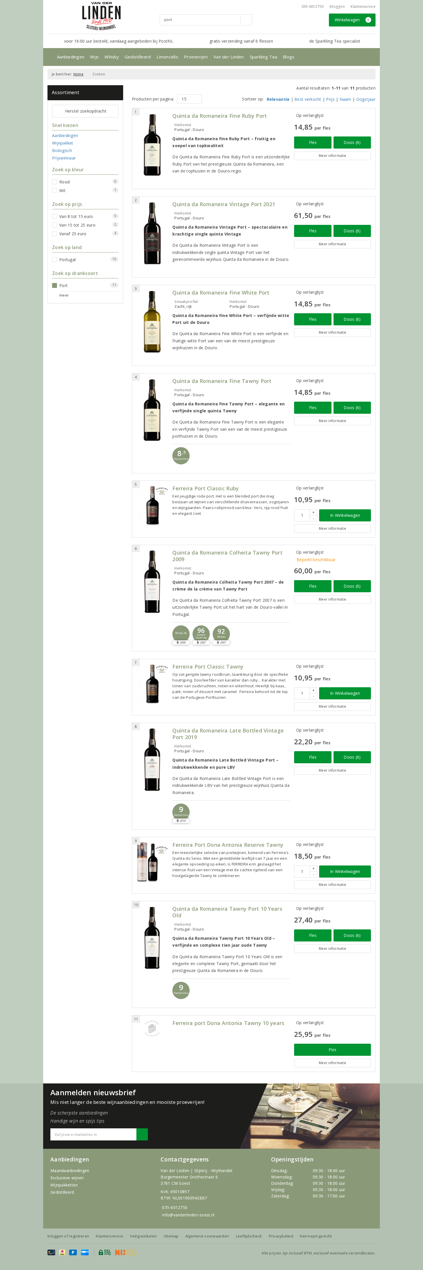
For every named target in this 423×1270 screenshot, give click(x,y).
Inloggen (337, 6)
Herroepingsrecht (316, 1236)
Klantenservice (363, 6)
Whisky (111, 57)
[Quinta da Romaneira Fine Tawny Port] (152, 410)
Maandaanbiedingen (69, 1170)
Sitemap (171, 1236)
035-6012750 (174, 1207)
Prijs (330, 99)
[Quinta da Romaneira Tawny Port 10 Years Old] (152, 937)
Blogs (288, 57)
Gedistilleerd (138, 57)
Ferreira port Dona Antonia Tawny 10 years (228, 1023)
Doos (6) (352, 142)
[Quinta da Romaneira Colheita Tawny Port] (152, 581)
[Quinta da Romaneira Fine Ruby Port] (152, 145)
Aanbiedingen (70, 57)
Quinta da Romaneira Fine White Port (220, 292)
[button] (181, 455)
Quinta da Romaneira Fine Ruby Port (219, 116)
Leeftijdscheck (249, 1236)
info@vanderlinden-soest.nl (188, 1215)
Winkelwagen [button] (352, 19)
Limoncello (167, 57)
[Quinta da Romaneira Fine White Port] (152, 321)
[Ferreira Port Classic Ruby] (152, 505)
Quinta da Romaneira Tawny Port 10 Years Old (227, 912)
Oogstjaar (366, 99)
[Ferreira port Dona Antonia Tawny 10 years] (152, 1028)
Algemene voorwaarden (207, 1236)
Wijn (94, 57)
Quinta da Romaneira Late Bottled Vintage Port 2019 (228, 734)
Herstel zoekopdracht (85, 111)
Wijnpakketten (64, 1185)
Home (78, 74)
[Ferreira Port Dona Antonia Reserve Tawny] (152, 862)
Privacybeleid (281, 1236)
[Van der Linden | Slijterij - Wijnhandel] (101, 16)
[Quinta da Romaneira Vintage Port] (152, 233)
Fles (313, 142)
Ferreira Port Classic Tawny (207, 666)
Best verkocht (307, 99)
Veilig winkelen (143, 1236)
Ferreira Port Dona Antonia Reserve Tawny (227, 845)
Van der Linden (229, 57)
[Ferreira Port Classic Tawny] (152, 683)
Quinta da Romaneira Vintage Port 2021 (223, 204)
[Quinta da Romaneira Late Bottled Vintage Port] (152, 759)
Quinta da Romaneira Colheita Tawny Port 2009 (227, 556)
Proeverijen (196, 57)
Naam (345, 99)
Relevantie (278, 99)
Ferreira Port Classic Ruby (205, 488)
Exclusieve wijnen (67, 1177)
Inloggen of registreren (68, 1236)
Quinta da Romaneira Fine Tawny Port (221, 381)
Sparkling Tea (263, 57)
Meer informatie (332, 155)
